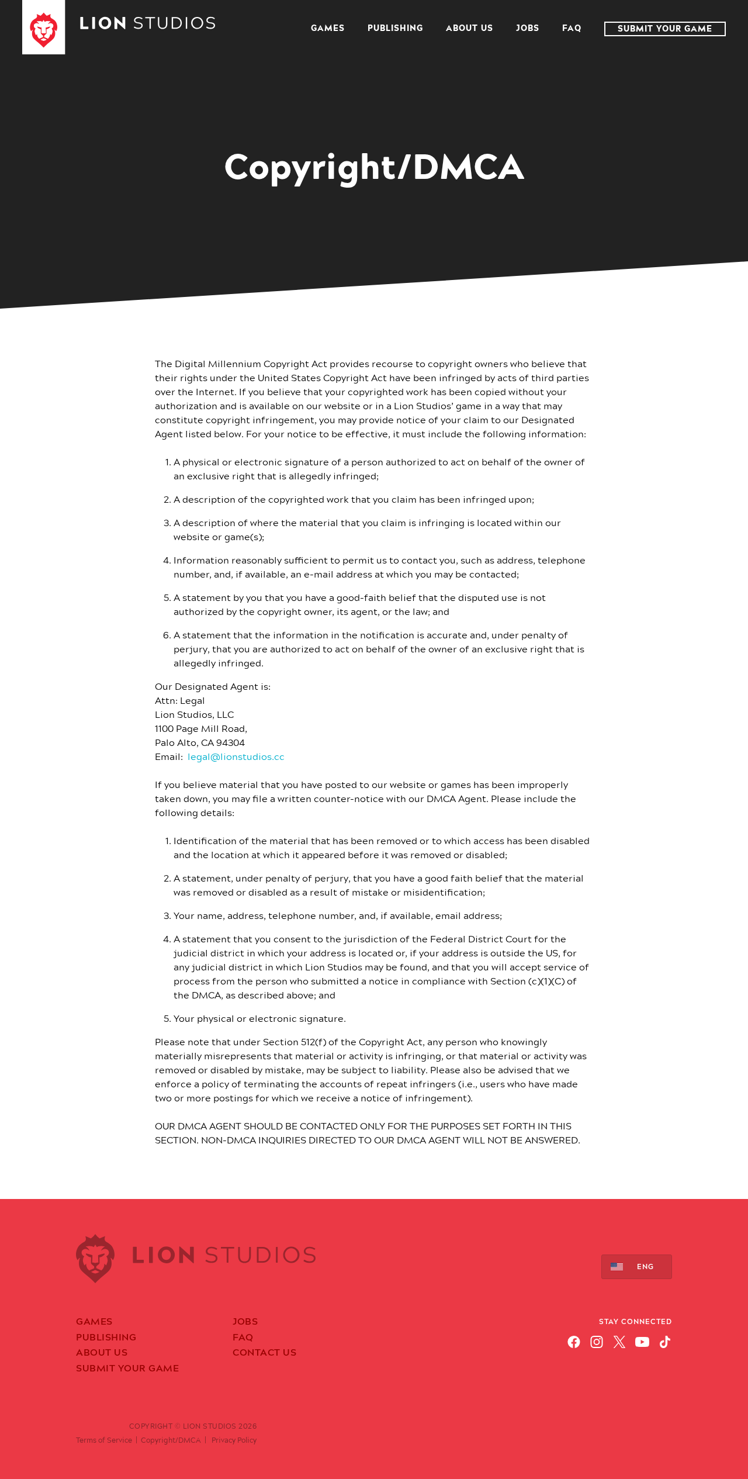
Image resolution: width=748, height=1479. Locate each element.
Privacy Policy (234, 1440)
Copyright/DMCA (171, 1440)
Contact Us (264, 1352)
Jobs (527, 29)
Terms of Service (104, 1440)
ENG (645, 1266)
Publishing (395, 29)
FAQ (571, 29)
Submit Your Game (665, 29)
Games (328, 29)
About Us (469, 29)
